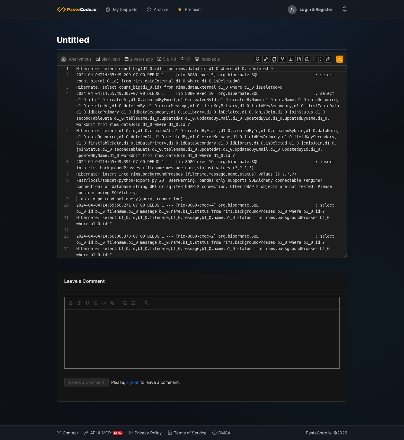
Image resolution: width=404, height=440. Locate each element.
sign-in (132, 382)
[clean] (146, 303)
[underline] (87, 303)
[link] (112, 303)
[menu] (202, 9)
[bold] (71, 303)
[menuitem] (79, 9)
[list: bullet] (133, 303)
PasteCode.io (319, 432)
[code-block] (104, 303)
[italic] (79, 303)
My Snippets (125, 9)
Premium (193, 9)
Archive (161, 9)
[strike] (96, 303)
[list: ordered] (125, 303)
